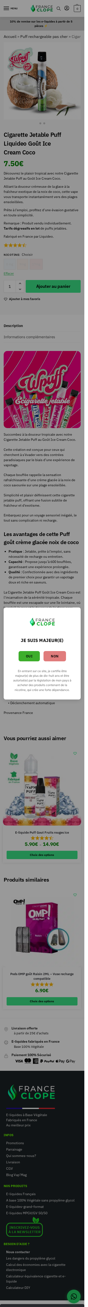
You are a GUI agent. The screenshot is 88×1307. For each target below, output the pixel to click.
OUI (29, 656)
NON (55, 656)
